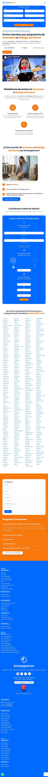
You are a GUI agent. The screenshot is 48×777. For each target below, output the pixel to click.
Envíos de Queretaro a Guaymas (17, 402)
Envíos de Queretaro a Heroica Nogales (18, 420)
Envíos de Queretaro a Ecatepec (6, 365)
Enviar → (8, 511)
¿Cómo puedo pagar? (8, 544)
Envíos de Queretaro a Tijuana (17, 336)
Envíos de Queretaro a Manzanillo (6, 416)
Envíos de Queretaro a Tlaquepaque (39, 406)
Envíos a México (4, 743)
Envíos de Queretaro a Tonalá (39, 416)
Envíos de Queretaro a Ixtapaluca (17, 434)
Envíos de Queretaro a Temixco (39, 385)
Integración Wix (4, 587)
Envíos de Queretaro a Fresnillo (17, 376)
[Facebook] (25, 673)
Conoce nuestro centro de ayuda (12, 553)
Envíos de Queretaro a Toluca (17, 341)
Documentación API (5, 605)
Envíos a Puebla (4, 746)
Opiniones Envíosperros (6, 580)
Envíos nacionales (5, 718)
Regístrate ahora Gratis (11, 199)
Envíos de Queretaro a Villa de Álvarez (40, 446)
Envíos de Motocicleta (6, 643)
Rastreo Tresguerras (5, 596)
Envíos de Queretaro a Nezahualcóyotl (28, 351)
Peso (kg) (27, 13)
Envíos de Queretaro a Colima (6, 344)
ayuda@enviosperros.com (8, 702)
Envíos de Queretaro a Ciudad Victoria (6, 334)
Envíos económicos (5, 717)
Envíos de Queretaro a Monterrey (6, 432)
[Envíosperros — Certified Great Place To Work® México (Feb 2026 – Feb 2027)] (24, 688)
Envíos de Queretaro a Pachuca (6, 448)
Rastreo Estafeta (5, 594)
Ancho (24, 293)
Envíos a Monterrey (5, 753)
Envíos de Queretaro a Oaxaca (6, 443)
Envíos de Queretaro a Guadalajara (6, 376)
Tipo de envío (7, 13)
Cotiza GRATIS (7, 52)
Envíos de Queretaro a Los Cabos (7, 411)
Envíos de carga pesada (6, 636)
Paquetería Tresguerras (6, 628)
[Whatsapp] (2, 774)
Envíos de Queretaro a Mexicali (28, 320)
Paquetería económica (6, 725)
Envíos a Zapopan (5, 752)
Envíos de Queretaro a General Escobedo (18, 386)
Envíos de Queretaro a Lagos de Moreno (18, 457)
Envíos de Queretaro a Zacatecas (17, 365)
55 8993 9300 (9, 704)
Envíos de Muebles (5, 638)
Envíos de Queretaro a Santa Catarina (40, 355)
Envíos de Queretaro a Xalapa (17, 360)
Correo (6, 491)
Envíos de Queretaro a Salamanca (28, 427)
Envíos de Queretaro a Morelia (6, 437)
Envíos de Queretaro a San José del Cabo (29, 460)
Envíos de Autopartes (6, 645)
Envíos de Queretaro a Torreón (39, 422)
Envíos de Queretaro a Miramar (28, 330)
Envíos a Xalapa (4, 757)
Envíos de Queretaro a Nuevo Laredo (28, 357)
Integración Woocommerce (7, 585)
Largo (24, 287)
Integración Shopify (5, 583)
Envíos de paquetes (5, 715)
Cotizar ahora (24, 299)
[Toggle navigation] (44, 2)
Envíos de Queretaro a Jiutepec (17, 439)
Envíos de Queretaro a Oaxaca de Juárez (29, 362)
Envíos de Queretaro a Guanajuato (6, 381)
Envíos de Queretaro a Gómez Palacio (17, 392)
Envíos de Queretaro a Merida (6, 427)
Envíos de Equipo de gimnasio (8, 647)
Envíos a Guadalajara (6, 750)
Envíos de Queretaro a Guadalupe (17, 397)
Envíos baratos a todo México (8, 729)
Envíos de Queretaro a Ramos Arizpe (28, 411)
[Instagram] (21, 673)
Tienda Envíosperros (5, 576)
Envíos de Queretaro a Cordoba (6, 350)
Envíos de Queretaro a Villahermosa (17, 355)
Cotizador (3, 574)
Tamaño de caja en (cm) (9, 18)
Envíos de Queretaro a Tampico (17, 330)
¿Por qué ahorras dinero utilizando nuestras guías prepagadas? (21, 524)
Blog (2, 581)
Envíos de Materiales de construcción (9, 650)
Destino (26, 8)
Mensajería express (5, 724)
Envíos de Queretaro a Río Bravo (29, 416)
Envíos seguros (4, 720)
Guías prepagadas (5, 722)
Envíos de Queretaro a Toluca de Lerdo (40, 411)
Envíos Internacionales (6, 727)
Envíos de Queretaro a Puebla (6, 459)
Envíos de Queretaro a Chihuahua (6, 329)
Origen (5, 8)
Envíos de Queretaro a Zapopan (17, 371)
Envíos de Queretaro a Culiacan (6, 360)
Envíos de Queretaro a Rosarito (28, 422)
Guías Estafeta (4, 764)
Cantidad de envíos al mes (10, 504)
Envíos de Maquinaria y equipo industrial (10, 652)
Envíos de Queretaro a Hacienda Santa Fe (18, 408)
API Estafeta (4, 608)
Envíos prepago (4, 732)
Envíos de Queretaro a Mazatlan (6, 422)
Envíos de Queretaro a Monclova (28, 336)
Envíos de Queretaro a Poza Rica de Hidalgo (29, 388)
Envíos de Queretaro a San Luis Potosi (18, 325)
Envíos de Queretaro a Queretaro (28, 406)
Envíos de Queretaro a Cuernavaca (6, 355)
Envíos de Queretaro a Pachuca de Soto (29, 378)
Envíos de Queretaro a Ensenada (6, 371)
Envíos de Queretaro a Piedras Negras (28, 383)
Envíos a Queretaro (5, 759)
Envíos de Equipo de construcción (8, 648)
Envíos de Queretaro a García (17, 381)
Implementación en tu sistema (8, 603)
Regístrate (3, 573)
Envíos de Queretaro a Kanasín (17, 444)
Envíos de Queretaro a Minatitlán (28, 325)
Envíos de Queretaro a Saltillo (17, 320)
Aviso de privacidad (30, 677)
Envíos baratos (4, 713)
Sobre (35, 265)
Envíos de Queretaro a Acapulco (6, 320)
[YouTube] (17, 673)
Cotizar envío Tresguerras (7, 619)
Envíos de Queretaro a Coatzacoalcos (6, 339)
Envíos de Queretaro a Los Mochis (18, 462)
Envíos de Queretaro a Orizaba (28, 372)
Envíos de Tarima (5, 641)
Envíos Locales (4, 731)
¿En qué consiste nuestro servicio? (12, 535)
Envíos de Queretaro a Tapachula (39, 374)
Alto (24, 282)
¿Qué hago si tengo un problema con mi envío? (16, 548)
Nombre (6, 485)
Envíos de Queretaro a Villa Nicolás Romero (40, 451)
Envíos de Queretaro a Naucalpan (28, 341)
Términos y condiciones (19, 677)
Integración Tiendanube (6, 588)
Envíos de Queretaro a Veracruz (17, 350)
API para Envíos (4, 606)
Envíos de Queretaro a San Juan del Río (40, 323)
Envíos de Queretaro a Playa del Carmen (7, 453)
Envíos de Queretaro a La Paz (6, 402)
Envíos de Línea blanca (6, 640)
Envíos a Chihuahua (5, 748)
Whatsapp (6, 497)
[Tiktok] (29, 673)
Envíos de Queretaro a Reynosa (6, 464)
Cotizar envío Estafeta (6, 617)
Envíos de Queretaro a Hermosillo (6, 386)
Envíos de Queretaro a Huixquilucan (17, 425)
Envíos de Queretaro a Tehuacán (39, 379)
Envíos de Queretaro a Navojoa (28, 346)
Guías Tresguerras (5, 766)
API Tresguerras (4, 610)
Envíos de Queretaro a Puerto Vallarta (28, 401)
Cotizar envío (24, 25)
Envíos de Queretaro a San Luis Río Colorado (40, 329)
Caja (13, 265)
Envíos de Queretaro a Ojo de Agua (29, 367)
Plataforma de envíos (6, 578)
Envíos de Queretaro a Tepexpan (39, 390)
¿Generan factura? (8, 539)
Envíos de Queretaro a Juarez (6, 397)
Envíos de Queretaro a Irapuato (6, 392)
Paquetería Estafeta (5, 626)
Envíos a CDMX (4, 744)
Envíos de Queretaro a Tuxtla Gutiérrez (40, 427)
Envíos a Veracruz (5, 755)
